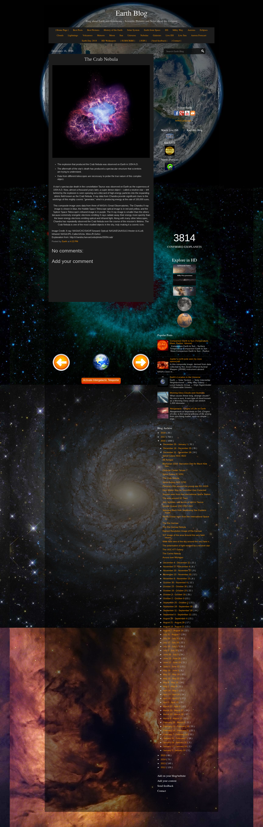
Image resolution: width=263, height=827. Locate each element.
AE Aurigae (168, 460)
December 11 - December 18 (177, 452)
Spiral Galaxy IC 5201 (173, 474)
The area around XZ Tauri (175, 498)
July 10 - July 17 (171, 646)
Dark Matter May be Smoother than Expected (184, 490)
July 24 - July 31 (171, 638)
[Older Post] (141, 371)
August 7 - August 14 (173, 630)
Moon (112, 35)
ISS (166, 29)
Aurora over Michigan (173, 557)
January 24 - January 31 (175, 742)
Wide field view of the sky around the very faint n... (187, 541)
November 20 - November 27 (177, 570)
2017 (163, 437)
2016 (163, 441)
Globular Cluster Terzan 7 (175, 470)
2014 (163, 759)
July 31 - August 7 (172, 634)
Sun (121, 35)
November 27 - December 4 (177, 566)
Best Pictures (93, 29)
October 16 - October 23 (175, 590)
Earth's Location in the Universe (185, 377)
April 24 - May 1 (171, 690)
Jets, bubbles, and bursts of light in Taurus (183, 502)
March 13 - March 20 (173, 714)
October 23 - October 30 (175, 586)
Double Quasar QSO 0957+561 (178, 506)
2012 (163, 767)
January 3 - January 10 (174, 750)
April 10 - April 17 (171, 698)
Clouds (60, 35)
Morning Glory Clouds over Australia (187, 393)
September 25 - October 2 (176, 602)
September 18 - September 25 (178, 606)
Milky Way (178, 29)
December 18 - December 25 (177, 448)
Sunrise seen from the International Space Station (186, 494)
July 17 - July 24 (171, 642)
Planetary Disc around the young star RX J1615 (185, 486)
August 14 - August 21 (174, 626)
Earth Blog (131, 13)
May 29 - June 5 (171, 670)
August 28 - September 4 (175, 618)
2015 (163, 755)
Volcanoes (88, 35)
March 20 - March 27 (173, 710)
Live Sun (182, 35)
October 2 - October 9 (174, 598)
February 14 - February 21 (176, 730)
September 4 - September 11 (177, 614)
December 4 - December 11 (177, 563)
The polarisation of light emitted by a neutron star (186, 545)
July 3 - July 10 (170, 650)
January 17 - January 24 (175, 746)
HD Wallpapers (109, 40)
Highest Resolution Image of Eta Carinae (182, 531)
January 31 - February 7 (175, 738)
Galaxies (157, 35)
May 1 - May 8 (170, 686)
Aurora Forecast (198, 35)
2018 (163, 433)
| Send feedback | (159, 40)
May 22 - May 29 (171, 674)
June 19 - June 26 (172, 658)
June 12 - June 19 (172, 662)
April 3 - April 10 (171, 702)
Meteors (101, 35)
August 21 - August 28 (174, 622)
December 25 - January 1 (175, 444)
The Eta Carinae (170, 523)
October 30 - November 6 (175, 582)
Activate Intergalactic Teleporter (101, 380)
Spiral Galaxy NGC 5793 (174, 482)
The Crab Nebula (171, 478)
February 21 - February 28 (176, 726)
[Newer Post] (61, 371)
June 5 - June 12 (171, 666)
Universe (132, 35)
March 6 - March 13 (173, 718)
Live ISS (170, 35)
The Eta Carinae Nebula (174, 527)
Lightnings (73, 35)
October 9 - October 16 (174, 594)
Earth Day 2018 (89, 40)
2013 (163, 763)
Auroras (191, 29)
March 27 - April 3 (172, 706)
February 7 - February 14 (175, 734)
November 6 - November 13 (177, 578)
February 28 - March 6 (174, 722)
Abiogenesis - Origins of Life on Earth (188, 409)
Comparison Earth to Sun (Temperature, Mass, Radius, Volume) (189, 342)
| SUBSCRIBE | (128, 40)
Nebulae (144, 35)
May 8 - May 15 (171, 682)
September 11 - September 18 (178, 610)
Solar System (133, 29)
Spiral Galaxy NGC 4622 (174, 456)
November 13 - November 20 (177, 574)
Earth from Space (152, 29)
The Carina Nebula (172, 553)
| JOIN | (143, 40)
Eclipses (204, 29)
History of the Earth (113, 29)
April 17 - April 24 (171, 694)
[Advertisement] (101, 327)
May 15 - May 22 (171, 678)
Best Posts (78, 29)
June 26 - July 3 (171, 654)
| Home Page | (61, 29)
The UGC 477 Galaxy (173, 549)
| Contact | (176, 40)
